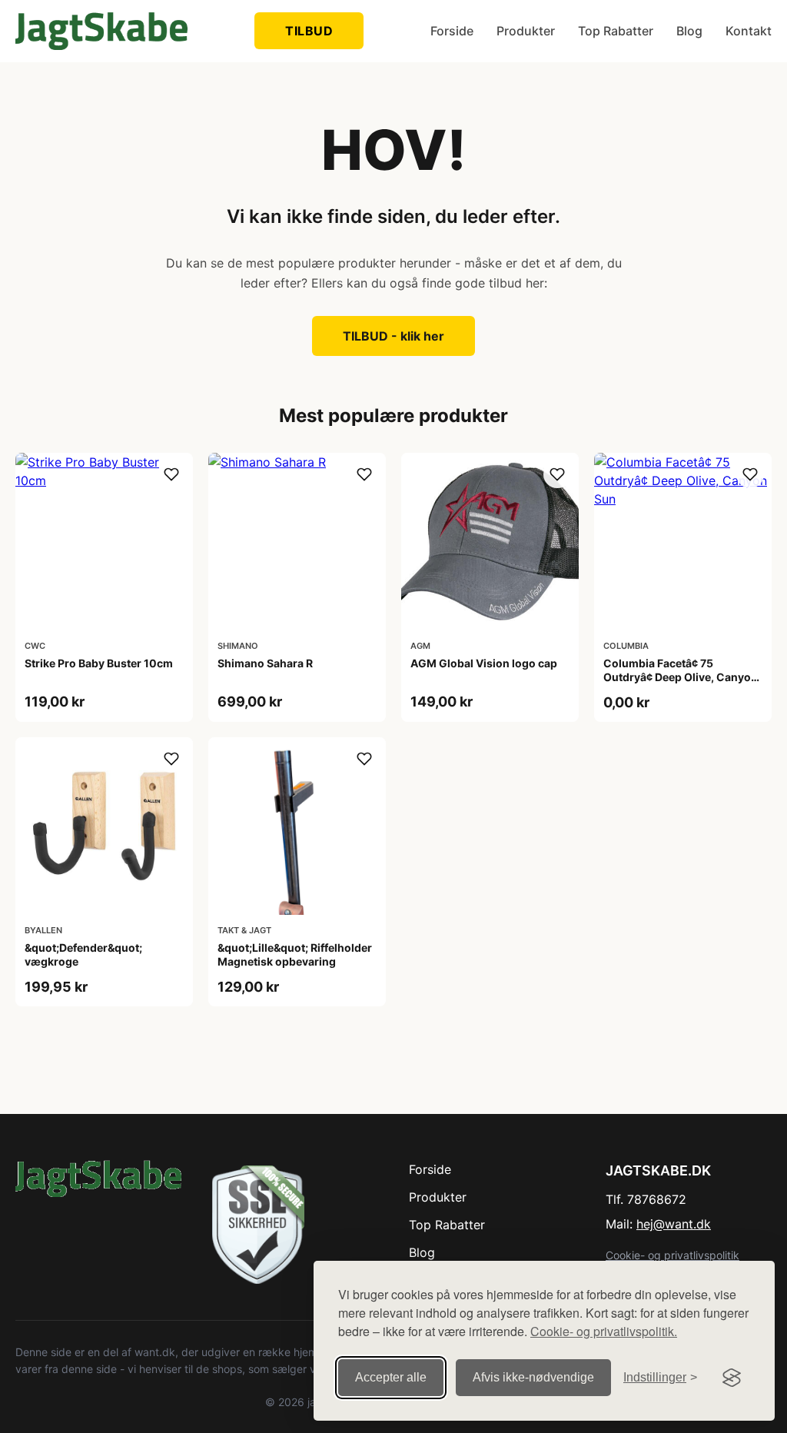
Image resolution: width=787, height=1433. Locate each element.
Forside (451, 30)
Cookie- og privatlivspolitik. (603, 1331)
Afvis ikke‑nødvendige (533, 1377)
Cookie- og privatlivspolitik (672, 1255)
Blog (689, 30)
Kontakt (749, 30)
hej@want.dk (673, 1224)
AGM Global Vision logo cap (483, 663)
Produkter (525, 30)
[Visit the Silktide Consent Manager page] (731, 1377)
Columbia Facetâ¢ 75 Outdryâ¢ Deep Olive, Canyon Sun (680, 677)
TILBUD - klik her (393, 336)
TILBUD (309, 30)
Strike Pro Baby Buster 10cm (99, 663)
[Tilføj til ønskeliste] (171, 474)
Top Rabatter (615, 30)
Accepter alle (391, 1377)
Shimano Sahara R (265, 663)
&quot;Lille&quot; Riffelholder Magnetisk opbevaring (295, 954)
